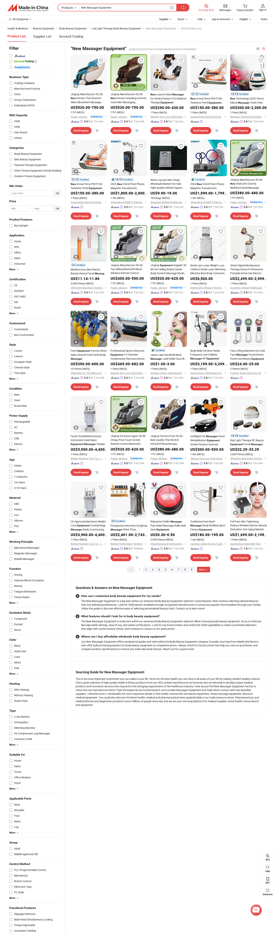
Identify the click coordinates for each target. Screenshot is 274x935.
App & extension (221, 19)
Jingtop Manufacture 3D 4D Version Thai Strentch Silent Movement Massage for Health (87, 98)
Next (202, 569)
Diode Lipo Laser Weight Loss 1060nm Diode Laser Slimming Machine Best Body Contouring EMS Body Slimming (208, 269)
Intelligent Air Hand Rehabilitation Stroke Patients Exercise (207, 440)
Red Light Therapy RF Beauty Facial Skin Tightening (247, 442)
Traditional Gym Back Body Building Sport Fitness (207, 525)
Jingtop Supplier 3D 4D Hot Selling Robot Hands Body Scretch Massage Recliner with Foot (168, 269)
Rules (264, 19)
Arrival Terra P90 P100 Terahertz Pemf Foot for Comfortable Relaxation (88, 186)
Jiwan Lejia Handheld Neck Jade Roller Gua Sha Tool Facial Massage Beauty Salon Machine (168, 357)
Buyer (181, 19)
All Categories (20, 19)
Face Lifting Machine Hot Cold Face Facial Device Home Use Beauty (247, 354)
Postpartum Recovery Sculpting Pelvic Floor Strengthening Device (129, 528)
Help (200, 19)
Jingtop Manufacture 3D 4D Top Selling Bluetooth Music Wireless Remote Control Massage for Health (129, 269)
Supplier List (42, 36)
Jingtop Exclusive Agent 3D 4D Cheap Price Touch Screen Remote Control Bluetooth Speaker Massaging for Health (129, 440)
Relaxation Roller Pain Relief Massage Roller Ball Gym (168, 525)
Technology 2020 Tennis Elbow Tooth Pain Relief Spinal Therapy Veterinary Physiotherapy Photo (247, 101)
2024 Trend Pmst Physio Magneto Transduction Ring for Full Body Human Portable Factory (207, 186)
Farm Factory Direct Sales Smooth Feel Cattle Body (89, 354)
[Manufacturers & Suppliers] (27, 8)
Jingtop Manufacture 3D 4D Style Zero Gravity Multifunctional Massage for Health (246, 184)
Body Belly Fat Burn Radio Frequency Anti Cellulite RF (205, 354)
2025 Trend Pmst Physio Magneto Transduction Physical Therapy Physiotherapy (127, 186)
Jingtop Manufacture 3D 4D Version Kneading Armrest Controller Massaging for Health (129, 98)
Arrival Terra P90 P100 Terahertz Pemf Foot (206, 101)
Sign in (263, 10)
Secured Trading (71, 36)
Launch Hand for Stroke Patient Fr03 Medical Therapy (168, 98)
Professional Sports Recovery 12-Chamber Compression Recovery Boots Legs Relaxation (127, 355)
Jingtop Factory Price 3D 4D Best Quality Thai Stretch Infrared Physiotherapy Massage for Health (168, 440)
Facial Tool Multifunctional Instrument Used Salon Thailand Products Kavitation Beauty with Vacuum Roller (88, 440)
